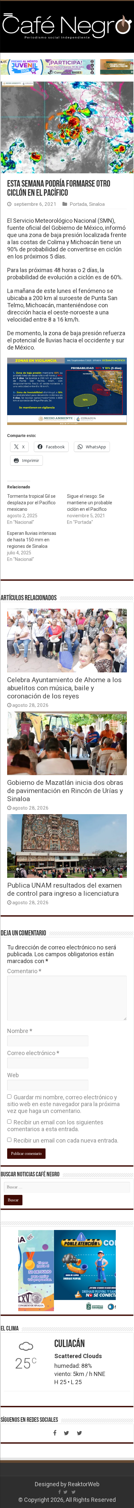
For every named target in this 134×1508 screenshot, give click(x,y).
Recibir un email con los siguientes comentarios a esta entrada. (55, 1125)
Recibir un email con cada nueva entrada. (66, 1140)
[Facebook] (54, 1433)
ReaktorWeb (84, 1484)
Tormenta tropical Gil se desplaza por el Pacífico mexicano (31, 503)
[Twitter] (66, 1433)
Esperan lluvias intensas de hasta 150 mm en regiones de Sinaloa (31, 540)
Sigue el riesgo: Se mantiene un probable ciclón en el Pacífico (89, 503)
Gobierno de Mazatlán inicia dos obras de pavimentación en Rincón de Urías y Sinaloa (65, 790)
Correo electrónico (33, 1053)
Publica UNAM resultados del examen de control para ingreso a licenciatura (64, 889)
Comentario (24, 971)
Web (13, 1075)
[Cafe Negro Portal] (67, 25)
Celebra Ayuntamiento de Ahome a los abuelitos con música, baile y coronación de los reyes (64, 688)
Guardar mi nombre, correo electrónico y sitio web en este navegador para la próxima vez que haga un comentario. (63, 1104)
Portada (78, 204)
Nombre (19, 1030)
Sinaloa (97, 204)
